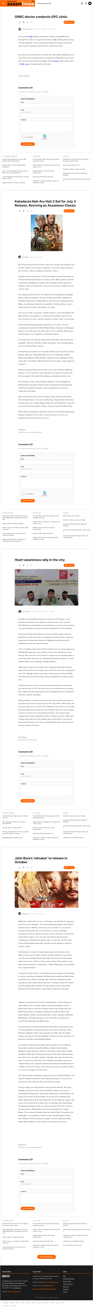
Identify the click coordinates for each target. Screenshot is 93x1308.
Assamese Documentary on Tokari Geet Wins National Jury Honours (14, 534)
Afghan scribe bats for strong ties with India (13, 182)
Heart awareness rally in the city (71, 165)
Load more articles (46, 1257)
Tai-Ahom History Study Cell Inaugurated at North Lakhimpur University (46, 160)
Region (18, 1302)
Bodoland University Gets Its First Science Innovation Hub (44, 172)
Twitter (42, 1285)
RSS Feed (12, 1302)
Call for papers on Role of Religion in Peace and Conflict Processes (75, 536)
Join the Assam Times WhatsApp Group (44, 1289)
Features (52, 1302)
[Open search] (86, 3)
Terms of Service (68, 1284)
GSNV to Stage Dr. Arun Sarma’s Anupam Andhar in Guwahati (15, 528)
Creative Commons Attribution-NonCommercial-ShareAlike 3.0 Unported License (15, 1283)
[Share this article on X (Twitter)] (27, 22)
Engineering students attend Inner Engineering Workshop (75, 174)
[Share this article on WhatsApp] (19, 22)
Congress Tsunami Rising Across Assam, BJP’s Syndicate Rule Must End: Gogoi (14, 160)
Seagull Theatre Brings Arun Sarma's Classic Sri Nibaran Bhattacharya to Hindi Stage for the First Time (15, 517)
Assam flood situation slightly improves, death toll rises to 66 (15, 817)
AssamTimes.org (7, 1281)
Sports (57, 1302)
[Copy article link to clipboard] (31, 22)
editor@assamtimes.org (14, 1291)
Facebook (50, 1285)
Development (46, 1302)
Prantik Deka (25, 257)
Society (39, 1302)
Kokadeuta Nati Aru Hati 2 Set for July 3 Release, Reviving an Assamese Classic (76, 160)
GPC (55, 39)
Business (28, 1302)
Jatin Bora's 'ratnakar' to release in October (74, 169)
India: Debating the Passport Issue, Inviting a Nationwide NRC (14, 822)
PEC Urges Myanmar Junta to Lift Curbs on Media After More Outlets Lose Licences (15, 832)
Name (22, 102)
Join (64, 1276)
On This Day (13, 1306)
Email (26, 111)
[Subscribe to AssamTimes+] (90, 3)
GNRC (30, 36)
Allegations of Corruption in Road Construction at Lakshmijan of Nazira (46, 181)
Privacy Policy (67, 1281)
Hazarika (56, 61)
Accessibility (5, 1306)
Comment (23, 120)
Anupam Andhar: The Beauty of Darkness (13, 523)
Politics (23, 1302)
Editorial (34, 1302)
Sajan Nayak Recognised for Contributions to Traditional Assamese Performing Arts (14, 540)
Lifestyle (62, 1302)
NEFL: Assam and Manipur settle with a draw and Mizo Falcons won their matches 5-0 (15, 172)
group (27, 64)
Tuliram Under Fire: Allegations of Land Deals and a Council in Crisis (46, 166)
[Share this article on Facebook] (23, 22)
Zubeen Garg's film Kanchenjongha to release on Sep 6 (76, 180)
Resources (66, 1286)
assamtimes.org (17, 1288)
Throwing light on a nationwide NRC (12, 827)
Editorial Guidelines (69, 1279)
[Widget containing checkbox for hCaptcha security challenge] (34, 137)
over (25, 46)
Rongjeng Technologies (51, 1282)
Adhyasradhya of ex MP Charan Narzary (73, 837)
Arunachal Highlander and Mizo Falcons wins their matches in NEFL (15, 177)
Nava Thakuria (25, 611)
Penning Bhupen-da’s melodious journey (12, 837)
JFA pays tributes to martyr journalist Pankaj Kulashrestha (13, 166)
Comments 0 (70, 22)
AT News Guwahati (27, 29)
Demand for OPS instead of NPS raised (43, 177)
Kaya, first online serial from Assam (72, 1245)
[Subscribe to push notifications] (82, 3)
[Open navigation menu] (3, 3)
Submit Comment (28, 144)
